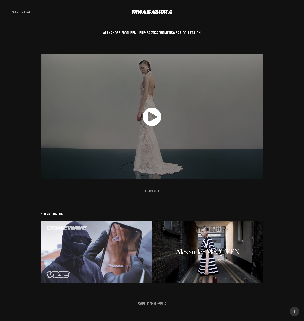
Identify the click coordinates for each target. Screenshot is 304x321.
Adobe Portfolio (158, 303)
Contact (26, 11)
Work (15, 11)
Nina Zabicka (152, 12)
